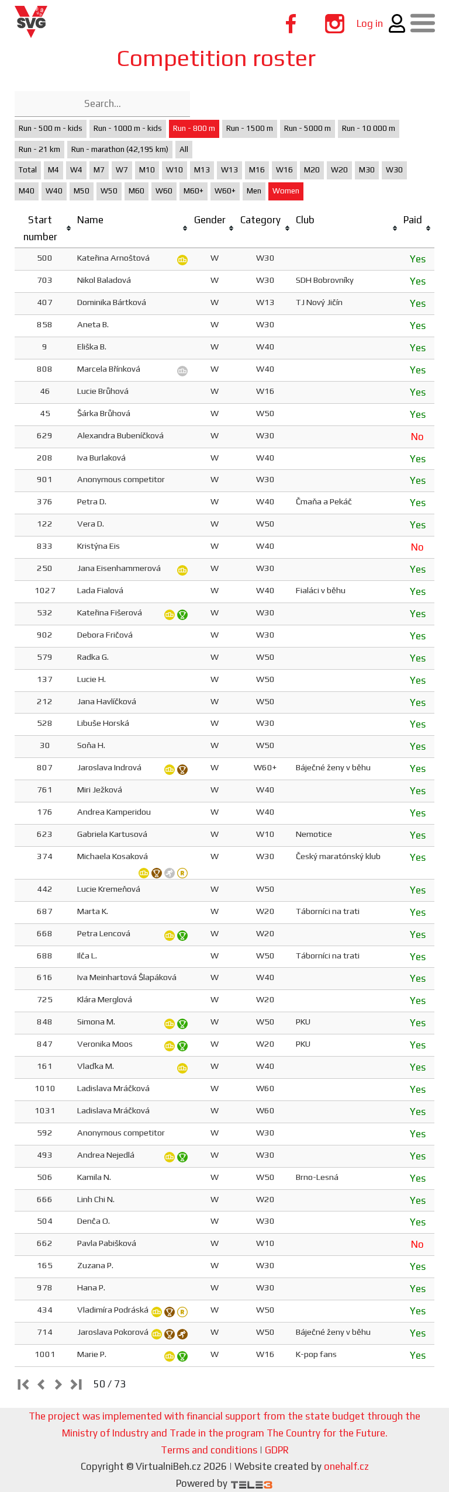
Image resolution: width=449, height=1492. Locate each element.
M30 (367, 169)
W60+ (225, 190)
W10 (174, 169)
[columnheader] (45, 228)
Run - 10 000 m (368, 128)
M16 (257, 169)
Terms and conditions (209, 1450)
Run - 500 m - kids (50, 128)
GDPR (277, 1450)
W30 (394, 169)
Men (254, 190)
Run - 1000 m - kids (128, 128)
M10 (147, 169)
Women (285, 190)
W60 (164, 190)
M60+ (193, 190)
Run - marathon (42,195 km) (119, 149)
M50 (81, 190)
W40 (54, 190)
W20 (339, 169)
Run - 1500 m (249, 128)
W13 (229, 169)
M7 (99, 169)
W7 (122, 169)
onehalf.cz (346, 1466)
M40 (26, 190)
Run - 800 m (194, 128)
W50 (109, 190)
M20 (312, 169)
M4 (53, 169)
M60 (136, 190)
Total (28, 169)
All (183, 149)
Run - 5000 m (307, 128)
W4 (76, 169)
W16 (284, 169)
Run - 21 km (39, 149)
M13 (202, 169)
